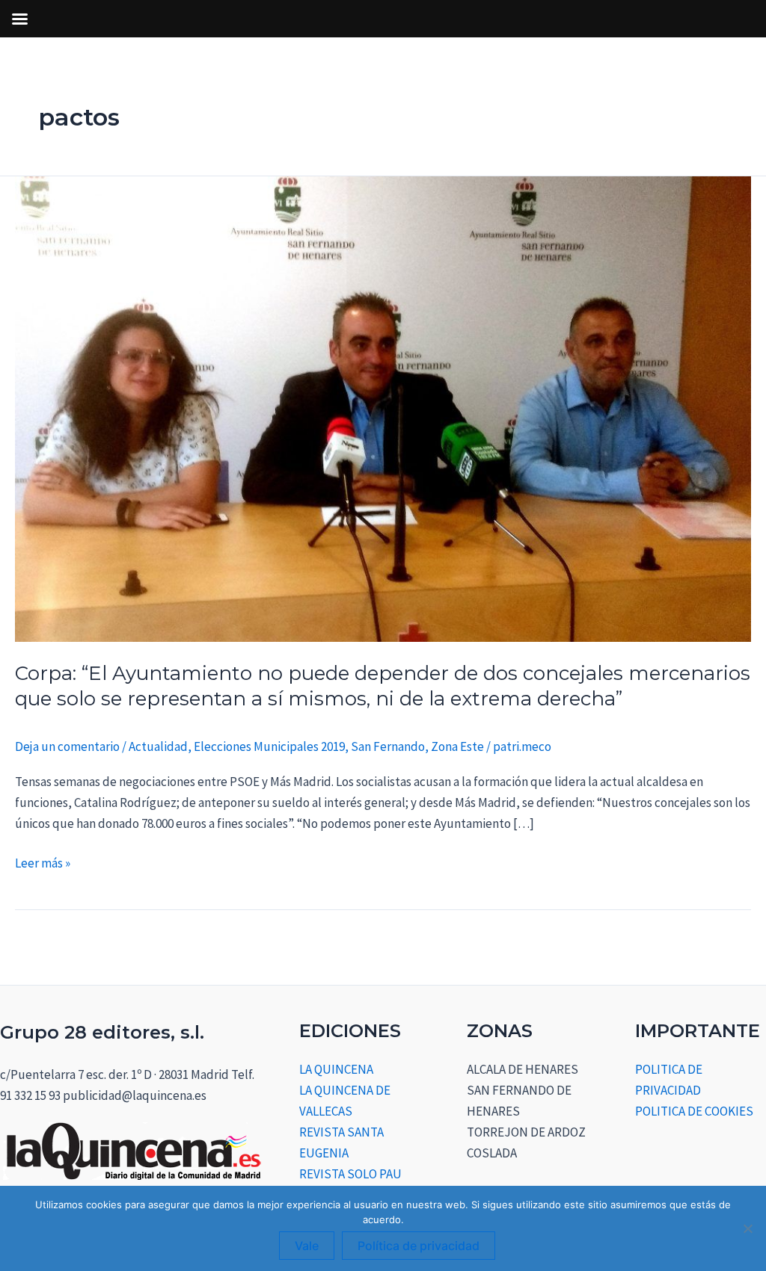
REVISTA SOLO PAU (350, 1174)
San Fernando (388, 746)
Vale (307, 1245)
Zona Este (457, 746)
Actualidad (158, 746)
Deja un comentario (67, 746)
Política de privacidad (418, 1245)
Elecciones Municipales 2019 (269, 746)
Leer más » (42, 862)
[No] (747, 1228)
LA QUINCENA (336, 1069)
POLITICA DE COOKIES (694, 1111)
